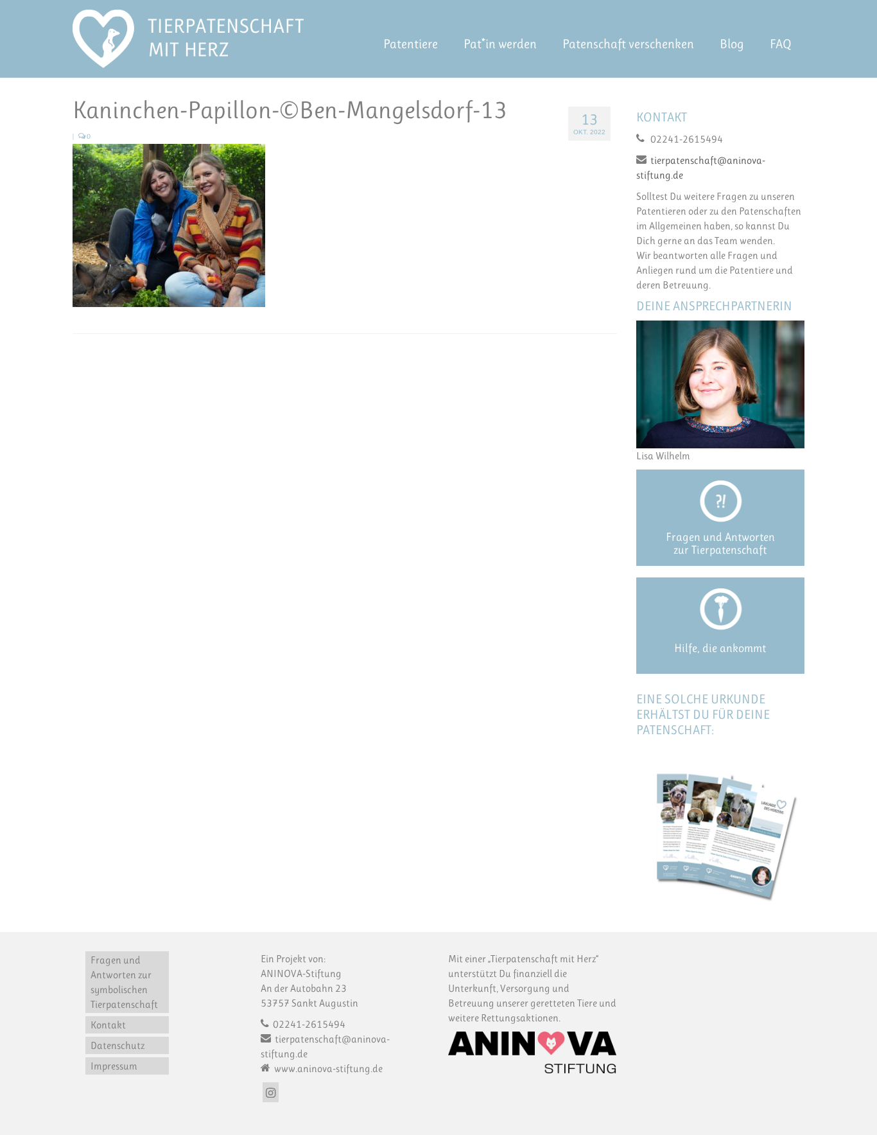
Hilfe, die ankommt (720, 648)
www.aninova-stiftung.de (327, 1068)
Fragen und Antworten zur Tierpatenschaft (720, 543)
